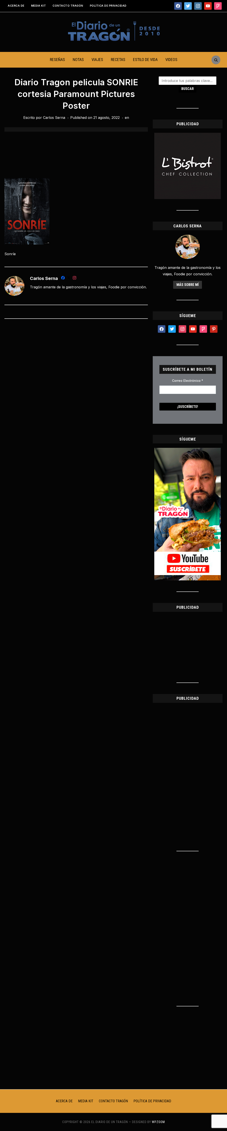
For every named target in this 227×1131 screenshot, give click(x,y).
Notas (78, 59)
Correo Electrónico (187, 380)
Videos (171, 59)
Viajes (97, 59)
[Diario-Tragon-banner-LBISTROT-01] (187, 135)
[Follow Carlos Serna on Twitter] (68, 278)
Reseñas (57, 59)
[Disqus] (76, 380)
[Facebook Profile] (63, 278)
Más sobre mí (187, 285)
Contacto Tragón (68, 5)
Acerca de (16, 5)
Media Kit (38, 5)
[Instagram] (74, 278)
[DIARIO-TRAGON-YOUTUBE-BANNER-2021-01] (187, 450)
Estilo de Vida (145, 59)
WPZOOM (158, 1122)
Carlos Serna (54, 117)
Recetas (118, 59)
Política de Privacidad (108, 5)
